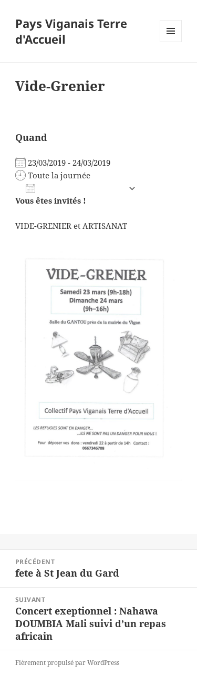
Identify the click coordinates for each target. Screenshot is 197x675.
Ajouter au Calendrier (81, 188)
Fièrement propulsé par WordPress (67, 662)
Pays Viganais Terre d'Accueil (71, 31)
